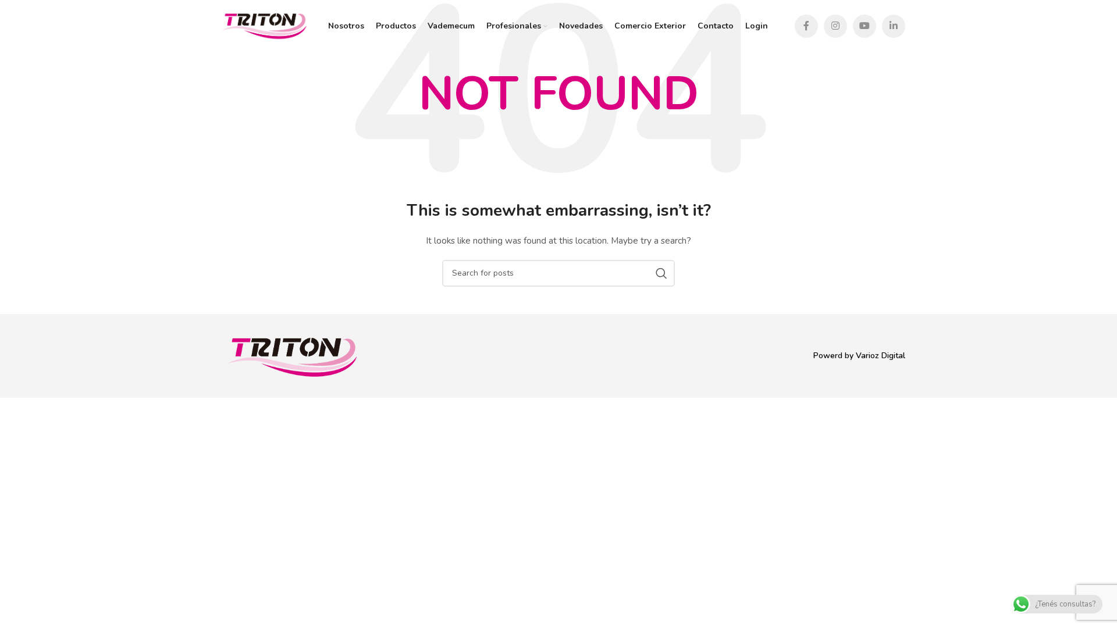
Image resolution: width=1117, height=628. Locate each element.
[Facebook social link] (806, 26)
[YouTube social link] (864, 26)
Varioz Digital (880, 355)
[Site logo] (264, 25)
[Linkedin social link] (893, 26)
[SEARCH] (661, 273)
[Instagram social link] (835, 26)
